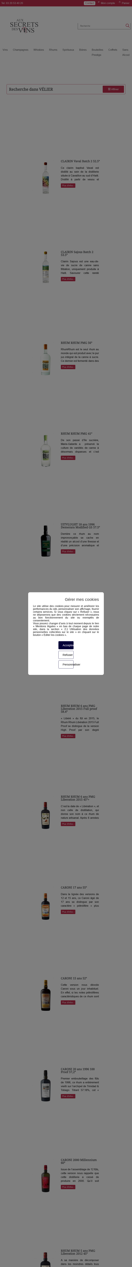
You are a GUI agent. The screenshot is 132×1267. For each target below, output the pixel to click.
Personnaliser (68, 664)
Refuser (68, 654)
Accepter (68, 645)
